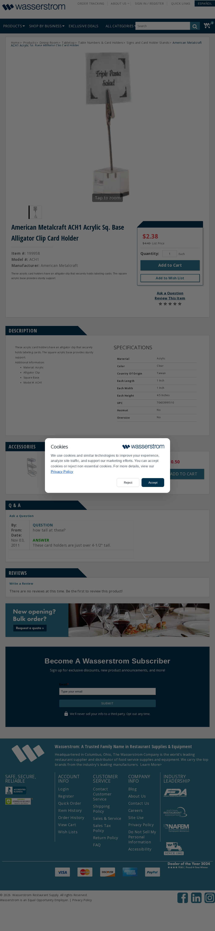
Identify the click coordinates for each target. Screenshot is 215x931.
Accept (152, 482)
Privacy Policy (62, 471)
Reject (128, 482)
